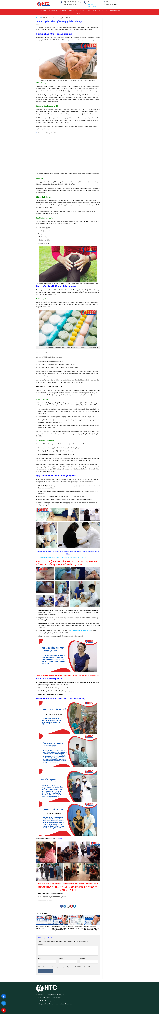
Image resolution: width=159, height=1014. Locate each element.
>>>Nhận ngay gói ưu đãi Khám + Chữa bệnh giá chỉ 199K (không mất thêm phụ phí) (61, 557)
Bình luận (41, 944)
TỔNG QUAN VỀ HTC (53, 10)
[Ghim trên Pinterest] (71, 906)
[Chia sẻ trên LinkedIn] (74, 906)
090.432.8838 (92, 6)
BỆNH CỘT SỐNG (67, 10)
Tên (39, 958)
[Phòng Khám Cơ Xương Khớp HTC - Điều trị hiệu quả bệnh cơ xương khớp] (43, 4)
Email (61, 958)
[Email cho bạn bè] (68, 906)
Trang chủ (42, 10)
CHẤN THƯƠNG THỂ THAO (83, 10)
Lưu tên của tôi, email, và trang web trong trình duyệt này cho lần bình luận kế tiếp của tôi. (65, 966)
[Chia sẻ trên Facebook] (61, 906)
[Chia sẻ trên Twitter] (64, 906)
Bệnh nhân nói (114, 10)
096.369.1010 (92, 4)
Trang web (82, 958)
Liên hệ (79, 13)
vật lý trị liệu (87, 630)
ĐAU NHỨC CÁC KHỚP (100, 10)
